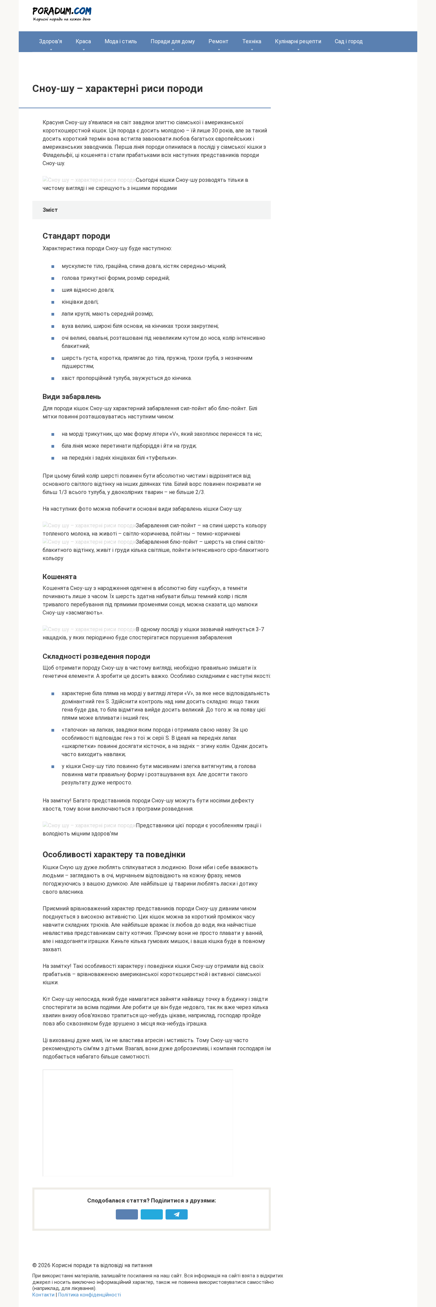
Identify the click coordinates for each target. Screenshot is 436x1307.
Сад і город (349, 41)
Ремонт (218, 41)
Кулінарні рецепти (298, 41)
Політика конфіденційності (89, 1295)
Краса (83, 41)
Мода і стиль (121, 41)
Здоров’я (50, 41)
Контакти (43, 1295)
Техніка (251, 41)
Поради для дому (173, 41)
